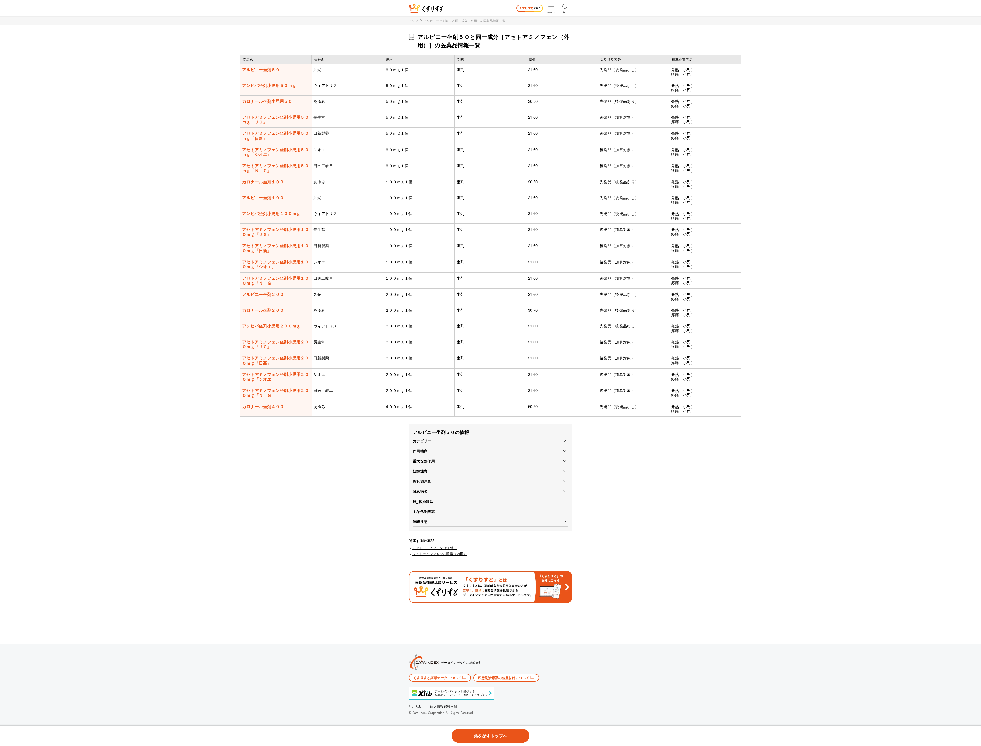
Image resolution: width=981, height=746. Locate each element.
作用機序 (420, 451)
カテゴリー (422, 440)
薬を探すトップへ (490, 736)
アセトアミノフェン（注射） (434, 547)
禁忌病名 (420, 491)
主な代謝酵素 (424, 511)
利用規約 (415, 706)
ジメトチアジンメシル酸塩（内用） (439, 553)
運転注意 (420, 521)
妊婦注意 (420, 470)
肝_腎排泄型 (423, 501)
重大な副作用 (424, 461)
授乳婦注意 (422, 481)
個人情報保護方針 (443, 706)
